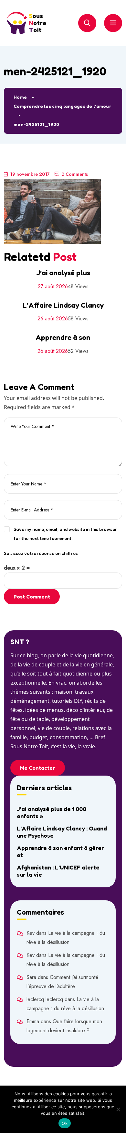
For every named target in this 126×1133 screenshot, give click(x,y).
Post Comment (32, 596)
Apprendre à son (63, 337)
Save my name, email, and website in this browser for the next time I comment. (65, 533)
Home (20, 97)
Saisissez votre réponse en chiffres (41, 553)
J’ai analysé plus (63, 272)
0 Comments (74, 174)
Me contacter (37, 768)
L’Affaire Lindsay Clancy (63, 305)
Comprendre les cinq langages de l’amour (62, 106)
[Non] (118, 1109)
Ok (65, 1123)
